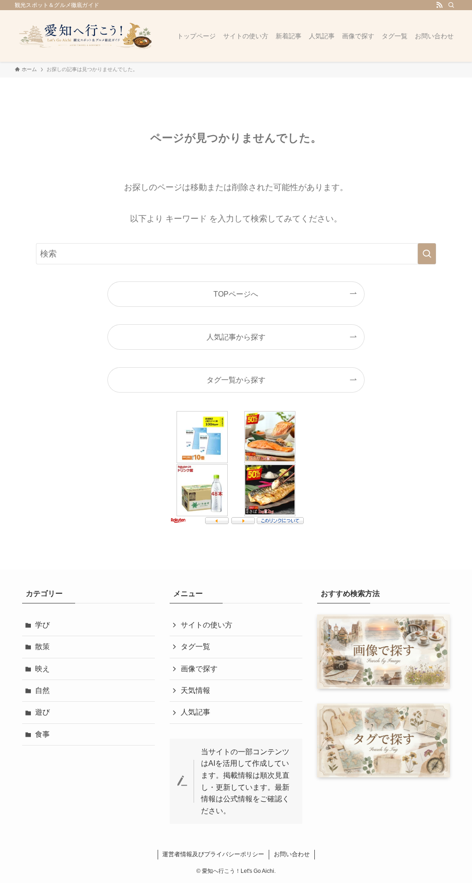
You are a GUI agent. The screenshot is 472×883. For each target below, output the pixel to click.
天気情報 (195, 690)
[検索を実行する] (427, 253)
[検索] (451, 5)
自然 (42, 690)
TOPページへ (235, 294)
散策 (42, 646)
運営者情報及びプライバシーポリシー (213, 854)
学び (42, 625)
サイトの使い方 (206, 625)
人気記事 (195, 712)
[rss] (439, 5)
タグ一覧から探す (236, 380)
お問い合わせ (292, 854)
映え (42, 669)
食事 (42, 734)
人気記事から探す (236, 337)
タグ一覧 (195, 646)
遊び (42, 712)
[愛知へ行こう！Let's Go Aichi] (85, 36)
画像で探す (199, 669)
